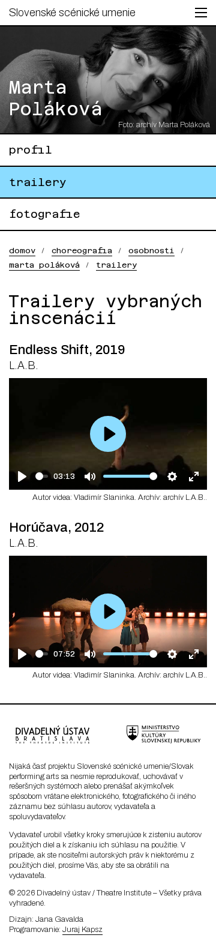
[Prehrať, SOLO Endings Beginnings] (22, 476)
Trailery (38, 182)
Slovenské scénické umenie (72, 12)
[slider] (41, 476)
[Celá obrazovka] (193, 476)
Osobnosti (151, 250)
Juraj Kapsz (82, 929)
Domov (22, 250)
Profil (30, 149)
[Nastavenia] (172, 476)
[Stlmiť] (90, 476)
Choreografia (82, 250)
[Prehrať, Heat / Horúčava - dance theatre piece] (22, 654)
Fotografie (44, 214)
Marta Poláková (44, 264)
